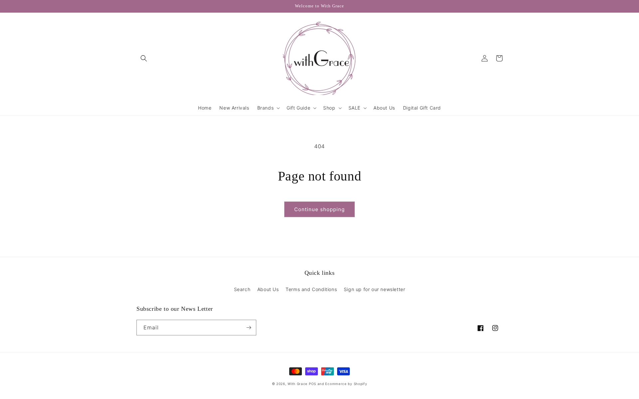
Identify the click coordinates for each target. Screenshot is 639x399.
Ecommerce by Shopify (346, 384)
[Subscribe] (248, 327)
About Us (268, 289)
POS (312, 384)
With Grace (298, 384)
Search (242, 289)
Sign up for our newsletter (374, 289)
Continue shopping (319, 209)
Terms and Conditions (311, 289)
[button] (143, 58)
